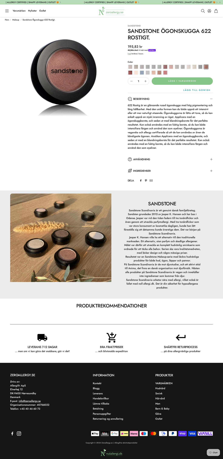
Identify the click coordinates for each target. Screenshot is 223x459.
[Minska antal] (131, 81)
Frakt (129, 54)
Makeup (15, 19)
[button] (7, 11)
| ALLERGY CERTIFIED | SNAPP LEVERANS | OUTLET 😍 (32, 2)
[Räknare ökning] (145, 81)
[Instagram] (19, 433)
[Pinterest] (146, 180)
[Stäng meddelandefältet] (220, 2)
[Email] (151, 180)
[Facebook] (140, 180)
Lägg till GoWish (196, 90)
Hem (7, 19)
